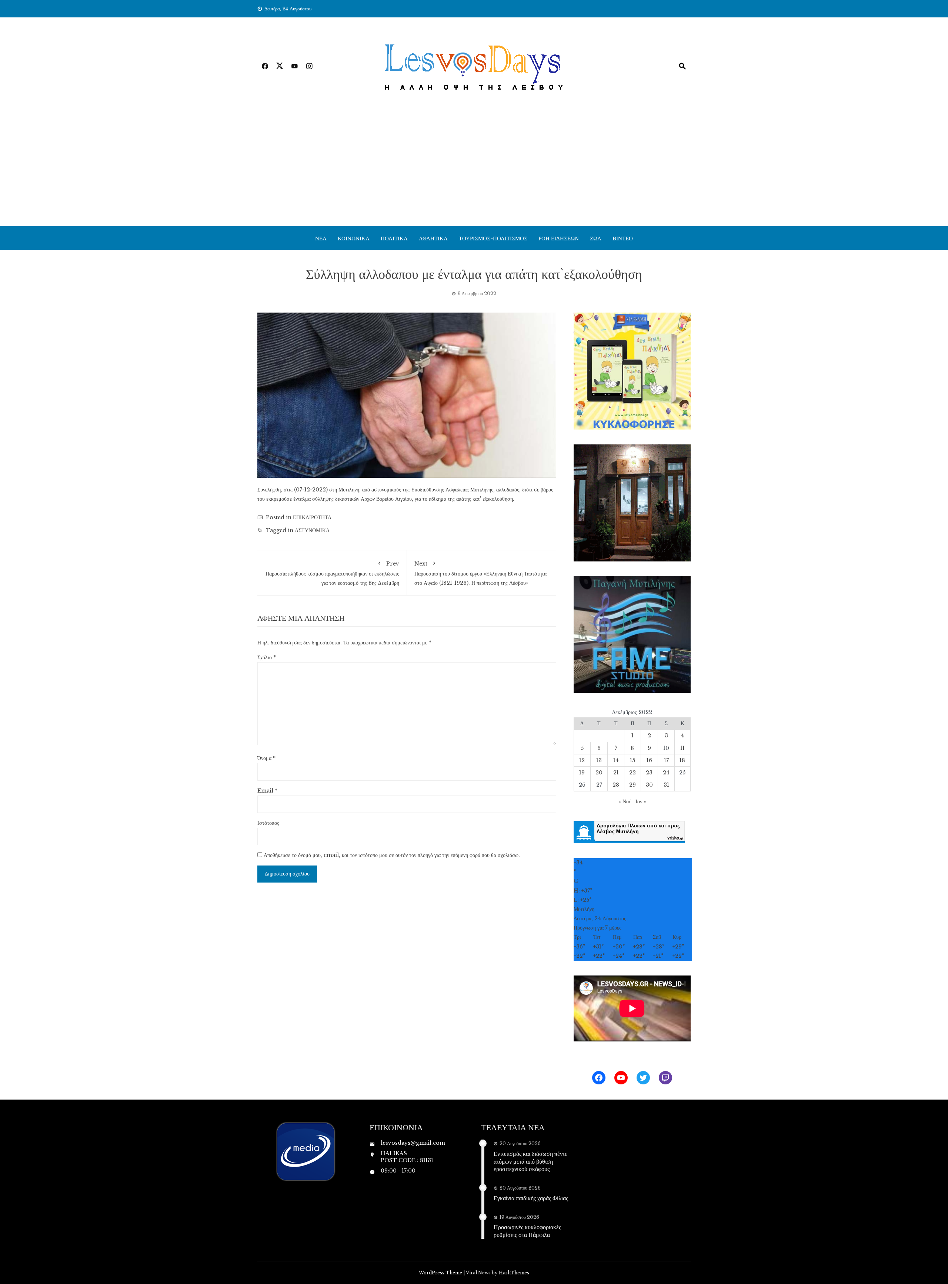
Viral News (478, 1272)
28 (615, 784)
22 (632, 772)
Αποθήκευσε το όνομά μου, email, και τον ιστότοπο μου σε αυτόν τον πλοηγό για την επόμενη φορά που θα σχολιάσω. (392, 855)
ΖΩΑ (595, 238)
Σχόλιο (266, 657)
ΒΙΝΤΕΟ (622, 238)
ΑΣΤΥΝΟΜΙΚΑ (312, 530)
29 (632, 784)
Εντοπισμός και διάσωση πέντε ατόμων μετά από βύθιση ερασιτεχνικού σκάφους (530, 1161)
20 (598, 772)
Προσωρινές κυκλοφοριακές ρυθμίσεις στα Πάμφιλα (527, 1230)
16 (649, 760)
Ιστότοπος (268, 823)
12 (582, 760)
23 (649, 772)
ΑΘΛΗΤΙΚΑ (433, 238)
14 (616, 760)
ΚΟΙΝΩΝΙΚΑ (354, 238)
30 (649, 784)
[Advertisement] (474, 171)
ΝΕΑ (321, 238)
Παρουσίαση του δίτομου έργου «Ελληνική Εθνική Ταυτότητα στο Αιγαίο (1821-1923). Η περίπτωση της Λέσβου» (480, 573)
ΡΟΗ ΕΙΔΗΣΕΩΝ (558, 238)
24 (666, 772)
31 (666, 784)
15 (632, 760)
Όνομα (266, 758)
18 (682, 760)
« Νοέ (624, 801)
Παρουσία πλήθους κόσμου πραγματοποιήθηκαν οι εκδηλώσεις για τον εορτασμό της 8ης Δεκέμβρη (332, 573)
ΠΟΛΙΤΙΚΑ (394, 238)
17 (666, 760)
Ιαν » (640, 801)
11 (682, 748)
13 (599, 760)
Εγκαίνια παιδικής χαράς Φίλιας (531, 1198)
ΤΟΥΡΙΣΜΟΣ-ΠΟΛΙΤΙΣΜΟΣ (493, 238)
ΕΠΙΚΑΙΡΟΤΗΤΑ (312, 517)
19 (582, 772)
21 (616, 772)
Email (267, 790)
